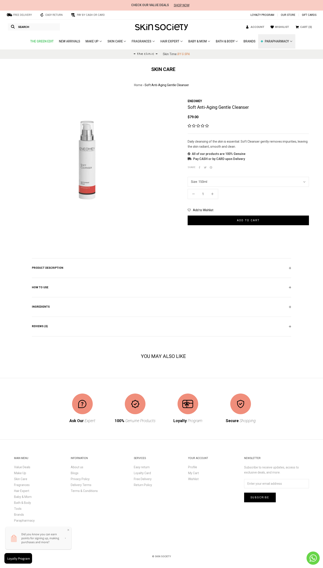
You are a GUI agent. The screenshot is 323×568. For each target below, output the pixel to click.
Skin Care (20, 479)
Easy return (142, 467)
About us (77, 467)
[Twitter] (205, 167)
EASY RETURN (54, 14)
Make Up (20, 473)
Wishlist (193, 479)
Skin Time (176, 54)
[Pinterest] (211, 167)
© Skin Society (161, 556)
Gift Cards (309, 14)
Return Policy (143, 485)
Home (138, 85)
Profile (192, 467)
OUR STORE (288, 14)
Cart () (306, 27)
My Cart (193, 473)
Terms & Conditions (84, 491)
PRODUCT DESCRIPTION (47, 267)
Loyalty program (262, 14)
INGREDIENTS (41, 306)
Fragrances (22, 485)
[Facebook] (199, 167)
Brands (19, 514)
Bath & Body (22, 502)
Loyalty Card (142, 473)
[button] (198, 126)
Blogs (74, 473)
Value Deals (22, 467)
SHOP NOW (181, 5)
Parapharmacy (24, 520)
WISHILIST (282, 27)
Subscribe (259, 497)
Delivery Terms (81, 485)
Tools (18, 508)
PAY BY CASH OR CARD (91, 14)
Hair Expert (21, 491)
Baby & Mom (23, 497)
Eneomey (195, 101)
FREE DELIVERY (22, 14)
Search (23, 27)
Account (257, 27)
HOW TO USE (40, 287)
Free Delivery (143, 479)
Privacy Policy (80, 479)
